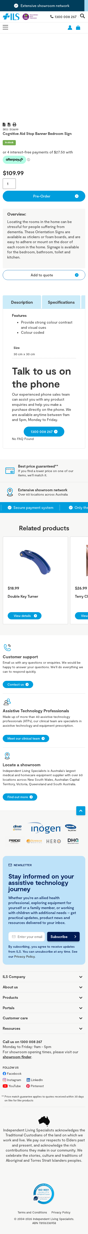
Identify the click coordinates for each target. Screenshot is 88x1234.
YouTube (15, 1086)
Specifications (61, 302)
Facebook (14, 1073)
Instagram (14, 1080)
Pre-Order (41, 196)
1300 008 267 (66, 16)
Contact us (15, 684)
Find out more (17, 797)
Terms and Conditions (32, 1212)
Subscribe (59, 936)
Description (22, 302)
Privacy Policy (24, 956)
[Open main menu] (5, 27)
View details (22, 616)
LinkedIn (37, 1080)
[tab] (22, 302)
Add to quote (42, 275)
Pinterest (37, 1086)
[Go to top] (80, 810)
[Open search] (82, 16)
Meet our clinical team (23, 738)
